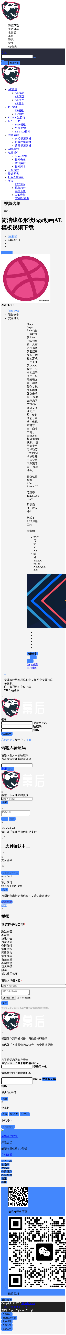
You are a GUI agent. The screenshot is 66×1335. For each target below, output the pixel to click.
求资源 (12, 32)
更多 (11, 180)
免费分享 (13, 29)
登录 (5, 63)
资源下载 (13, 25)
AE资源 (12, 89)
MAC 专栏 (14, 121)
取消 (4, 768)
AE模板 (12, 236)
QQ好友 (14, 1114)
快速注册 (14, 63)
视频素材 (13, 135)
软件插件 (13, 152)
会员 (12, 46)
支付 (5, 889)
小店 (11, 36)
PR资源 (12, 107)
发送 (10, 769)
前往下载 (7, 252)
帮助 (11, 43)
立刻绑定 (7, 901)
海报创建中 (8, 1126)
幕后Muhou (28, 1303)
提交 (5, 1003)
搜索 (5, 802)
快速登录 (7, 733)
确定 (4, 905)
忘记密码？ (8, 739)
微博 (5, 1114)
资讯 (11, 39)
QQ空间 (25, 1114)
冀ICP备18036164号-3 (16, 1306)
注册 (28, 739)
